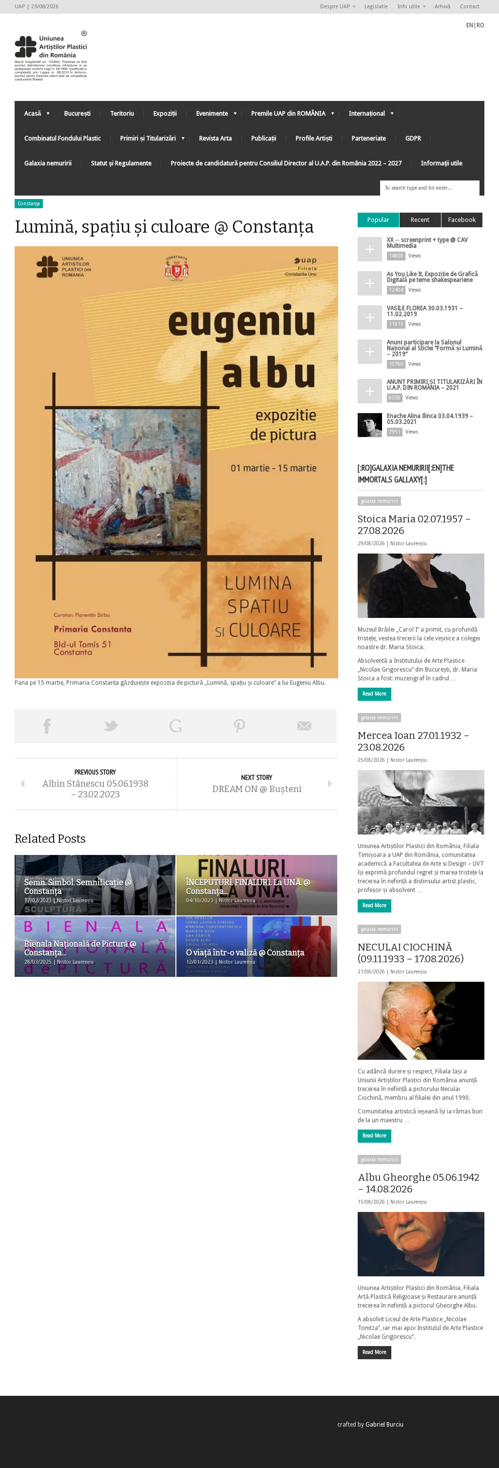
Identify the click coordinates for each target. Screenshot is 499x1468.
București (77, 113)
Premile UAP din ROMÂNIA (284, 116)
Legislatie (376, 6)
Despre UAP (332, 7)
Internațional (362, 116)
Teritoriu (122, 113)
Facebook (462, 219)
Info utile (406, 7)
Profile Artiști (314, 138)
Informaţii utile (441, 163)
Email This (304, 726)
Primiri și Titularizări (143, 141)
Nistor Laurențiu (408, 543)
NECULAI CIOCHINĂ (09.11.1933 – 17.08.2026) (411, 953)
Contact (470, 6)
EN (469, 25)
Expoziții (165, 113)
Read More (374, 693)
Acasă (28, 116)
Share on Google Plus (175, 726)
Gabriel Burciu (384, 1424)
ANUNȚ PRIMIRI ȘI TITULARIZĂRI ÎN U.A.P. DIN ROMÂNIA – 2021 (434, 384)
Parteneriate (369, 138)
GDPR (413, 138)
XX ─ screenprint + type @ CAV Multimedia (427, 243)
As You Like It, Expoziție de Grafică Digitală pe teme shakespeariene (432, 277)
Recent (420, 219)
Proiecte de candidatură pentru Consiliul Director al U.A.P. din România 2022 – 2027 (286, 163)
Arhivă (442, 6)
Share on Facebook (47, 726)
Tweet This (111, 726)
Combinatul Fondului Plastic (62, 138)
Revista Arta (215, 138)
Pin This (240, 726)
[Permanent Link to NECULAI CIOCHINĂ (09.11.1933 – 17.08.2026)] (421, 1021)
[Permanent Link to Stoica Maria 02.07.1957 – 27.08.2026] (421, 586)
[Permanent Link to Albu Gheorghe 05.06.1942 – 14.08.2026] (421, 1244)
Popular (378, 219)
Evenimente (207, 116)
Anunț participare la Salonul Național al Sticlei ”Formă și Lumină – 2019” (434, 348)
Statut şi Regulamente (121, 163)
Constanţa (29, 203)
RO (480, 25)
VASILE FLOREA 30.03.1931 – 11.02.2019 (425, 311)
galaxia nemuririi (379, 501)
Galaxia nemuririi (48, 163)
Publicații (263, 138)
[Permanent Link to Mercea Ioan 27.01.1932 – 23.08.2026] (421, 802)
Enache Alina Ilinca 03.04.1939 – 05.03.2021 (430, 419)
